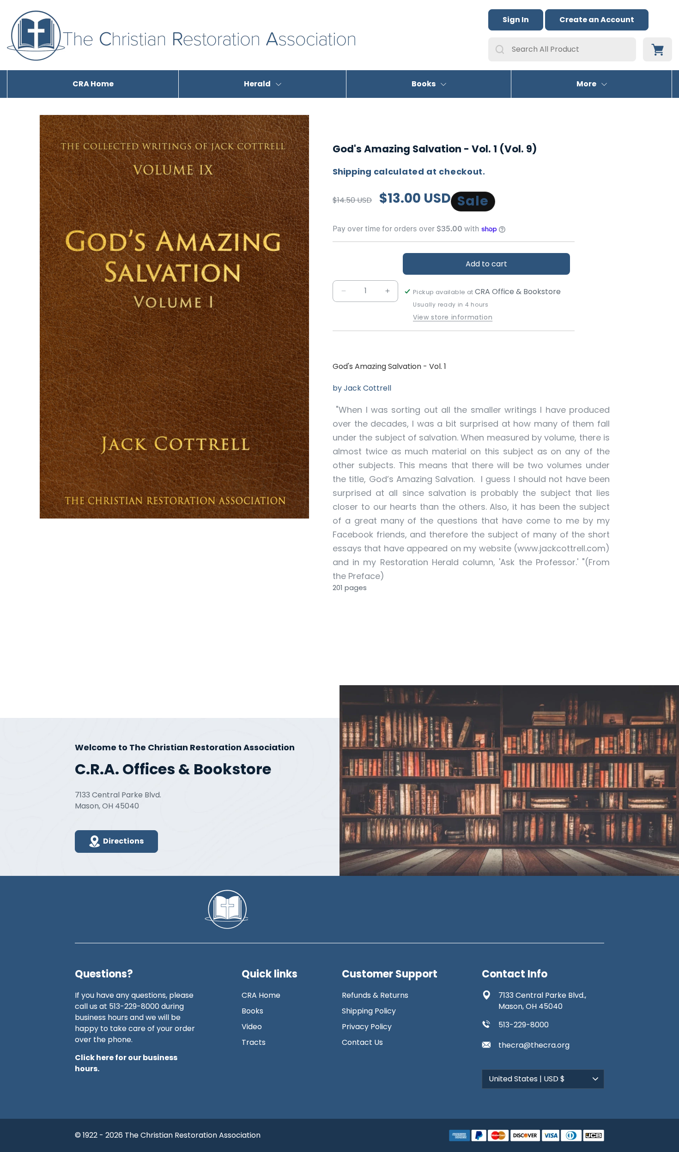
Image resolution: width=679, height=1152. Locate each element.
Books (424, 84)
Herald (257, 84)
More (586, 84)
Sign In (516, 19)
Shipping (352, 171)
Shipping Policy (369, 1011)
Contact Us (362, 1042)
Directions (123, 841)
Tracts (254, 1042)
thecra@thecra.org (534, 1045)
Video (252, 1026)
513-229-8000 (523, 1024)
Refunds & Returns (375, 995)
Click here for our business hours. (126, 1063)
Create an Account (596, 19)
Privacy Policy (367, 1026)
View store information (452, 317)
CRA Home (93, 84)
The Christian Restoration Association (193, 1135)
